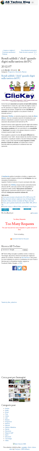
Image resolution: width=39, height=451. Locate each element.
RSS (20, 263)
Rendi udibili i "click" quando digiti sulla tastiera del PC (18, 77)
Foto (6, 414)
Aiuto (29, 447)
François (17, 449)
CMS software (25, 449)
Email (7, 412)
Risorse (24, 72)
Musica (7, 420)
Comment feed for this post (20, 239)
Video (7, 440)
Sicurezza (8, 431)
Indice (7, 416)
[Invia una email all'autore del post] (8, 70)
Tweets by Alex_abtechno (9, 302)
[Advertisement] (19, 28)
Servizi (7, 429)
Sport (6, 435)
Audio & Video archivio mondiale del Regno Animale (18, 201)
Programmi (11, 72)
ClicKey (10, 116)
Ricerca (7, 423)
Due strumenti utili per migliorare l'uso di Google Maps (19, 199)
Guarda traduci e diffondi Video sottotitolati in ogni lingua (20, 206)
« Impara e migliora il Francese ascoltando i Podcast (9, 52)
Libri (6, 418)
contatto (24, 447)
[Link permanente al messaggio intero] (1, 70)
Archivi (7, 408)
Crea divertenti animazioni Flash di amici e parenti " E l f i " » (28, 52)
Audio (7, 410)
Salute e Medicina (10, 427)
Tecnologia (8, 439)
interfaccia (5, 176)
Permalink (35, 213)
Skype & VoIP (9, 433)
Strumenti (18, 72)
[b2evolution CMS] (19, 444)
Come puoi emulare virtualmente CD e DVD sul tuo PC (19, 197)
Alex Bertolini (25, 257)
